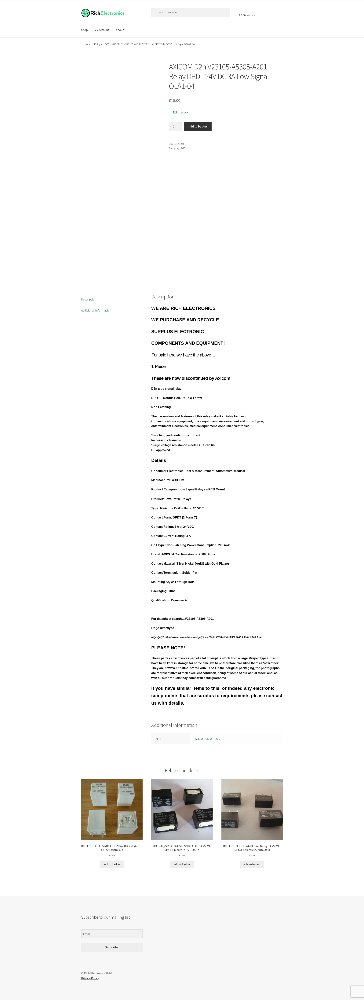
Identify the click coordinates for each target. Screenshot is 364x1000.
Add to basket (198, 126)
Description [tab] (88, 299)
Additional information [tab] (96, 310)
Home (88, 44)
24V (107, 44)
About (120, 30)
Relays (98, 44)
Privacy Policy (90, 978)
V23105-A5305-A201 (207, 738)
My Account (101, 30)
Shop (84, 30)
